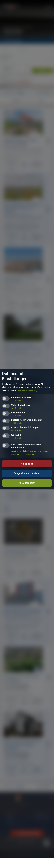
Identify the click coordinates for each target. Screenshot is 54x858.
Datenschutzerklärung (27, 390)
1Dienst (16, 401)
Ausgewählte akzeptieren (27, 473)
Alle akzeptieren (27, 482)
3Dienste (16, 423)
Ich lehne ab (27, 463)
